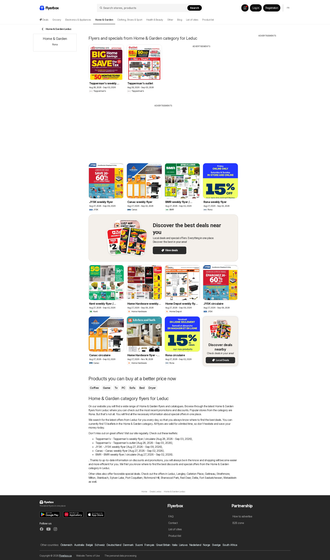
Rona (92, 414)
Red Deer (185, 477)
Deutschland (114, 545)
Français (149, 545)
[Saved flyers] (245, 8)
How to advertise (242, 516)
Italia (174, 545)
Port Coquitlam (133, 477)
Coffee (94, 388)
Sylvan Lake (117, 477)
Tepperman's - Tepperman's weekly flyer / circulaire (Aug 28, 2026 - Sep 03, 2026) (143, 439)
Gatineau (210, 473)
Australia (79, 545)
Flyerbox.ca (65, 555)
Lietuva (183, 545)
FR (288, 8)
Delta (195, 477)
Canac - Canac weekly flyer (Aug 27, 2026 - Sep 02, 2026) (129, 450)
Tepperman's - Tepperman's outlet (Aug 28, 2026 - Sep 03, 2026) (133, 443)
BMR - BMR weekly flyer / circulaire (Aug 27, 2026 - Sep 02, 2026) (134, 454)
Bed (141, 388)
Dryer (152, 388)
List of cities (192, 19)
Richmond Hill (151, 477)
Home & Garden (148, 406)
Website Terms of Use (88, 555)
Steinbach (102, 477)
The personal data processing (120, 555)
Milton (92, 477)
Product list (208, 19)
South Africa (229, 545)
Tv (116, 388)
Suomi (138, 545)
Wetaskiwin (229, 477)
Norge (206, 545)
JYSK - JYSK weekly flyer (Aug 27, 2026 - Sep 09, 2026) (128, 446)
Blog (179, 19)
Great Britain (163, 545)
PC (123, 388)
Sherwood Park (170, 477)
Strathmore (222, 473)
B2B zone (238, 523)
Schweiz (100, 545)
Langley (180, 473)
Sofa (132, 388)
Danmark (128, 545)
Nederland (195, 545)
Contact (173, 523)
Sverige (216, 545)
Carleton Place (195, 473)
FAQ (170, 516)
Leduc (171, 473)
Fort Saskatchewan (210, 477)
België (89, 545)
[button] (50, 514)
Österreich (66, 545)
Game (106, 388)
